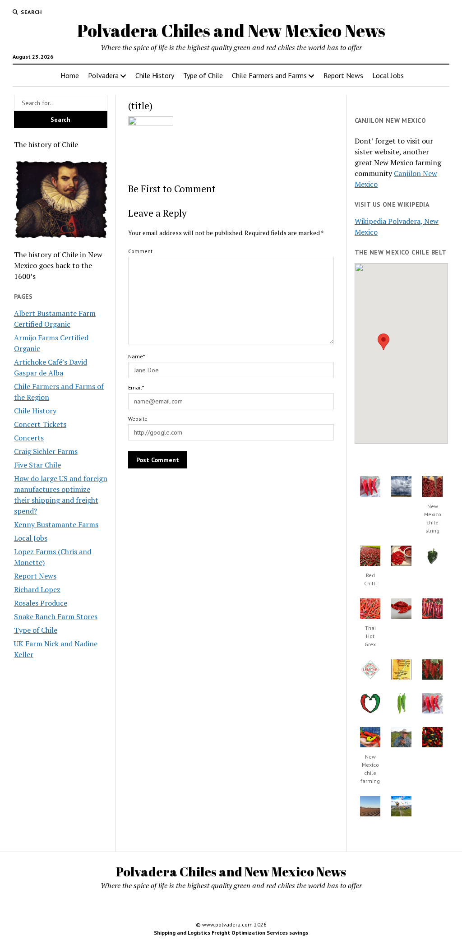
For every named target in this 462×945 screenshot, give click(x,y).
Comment (140, 251)
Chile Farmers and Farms (269, 75)
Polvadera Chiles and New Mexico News (231, 30)
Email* (136, 387)
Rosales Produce (40, 603)
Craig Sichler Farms (46, 451)
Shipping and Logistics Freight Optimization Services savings (231, 932)
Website (138, 418)
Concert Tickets (40, 424)
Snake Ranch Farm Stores (55, 616)
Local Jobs (388, 75)
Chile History (154, 75)
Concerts (29, 438)
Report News (343, 75)
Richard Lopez (37, 589)
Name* (136, 356)
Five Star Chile (37, 465)
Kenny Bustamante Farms (56, 524)
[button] (383, 342)
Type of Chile (203, 75)
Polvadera (103, 75)
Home (69, 75)
